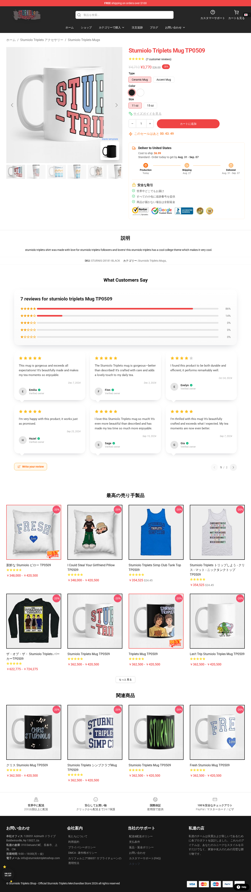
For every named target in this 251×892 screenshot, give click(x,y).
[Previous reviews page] (214, 467)
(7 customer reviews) (158, 59)
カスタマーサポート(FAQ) (145, 858)
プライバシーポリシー (82, 847)
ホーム (11, 40)
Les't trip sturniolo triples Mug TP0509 (217, 654)
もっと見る (125, 679)
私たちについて (77, 836)
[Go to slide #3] (56, 172)
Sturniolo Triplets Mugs (84, 40)
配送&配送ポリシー (141, 836)
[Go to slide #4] (76, 172)
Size (131, 99)
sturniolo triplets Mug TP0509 (88, 654)
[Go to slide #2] (36, 172)
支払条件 (134, 841)
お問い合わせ (137, 852)
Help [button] (244, 887)
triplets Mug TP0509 (143, 654)
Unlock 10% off (8, 875)
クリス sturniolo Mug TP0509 (27, 765)
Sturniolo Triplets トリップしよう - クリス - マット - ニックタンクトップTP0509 (217, 569)
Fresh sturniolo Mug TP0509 (210, 765)
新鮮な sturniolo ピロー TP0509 (28, 565)
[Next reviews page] (233, 467)
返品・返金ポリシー (141, 847)
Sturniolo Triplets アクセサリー (41, 40)
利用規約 (73, 841)
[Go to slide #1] (15, 172)
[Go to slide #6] (117, 172)
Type (132, 73)
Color (132, 85)
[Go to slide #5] (97, 172)
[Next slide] (116, 105)
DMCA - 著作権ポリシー (82, 852)
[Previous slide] (12, 105)
